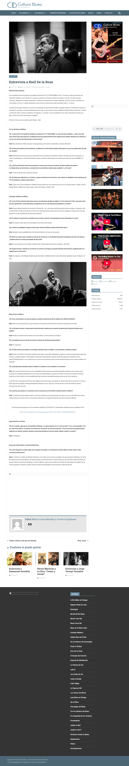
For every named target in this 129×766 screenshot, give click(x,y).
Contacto (108, 13)
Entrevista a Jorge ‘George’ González (74, 570)
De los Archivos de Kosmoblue (81, 642)
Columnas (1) (24, 13)
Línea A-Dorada (75, 679)
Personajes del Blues (77, 707)
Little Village (74, 683)
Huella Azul (13, 76)
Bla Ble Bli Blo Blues (77, 614)
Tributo (72, 744)
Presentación (75, 721)
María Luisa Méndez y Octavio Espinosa (30, 87)
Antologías (74, 609)
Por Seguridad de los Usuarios (81, 716)
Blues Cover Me (76, 623)
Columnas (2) (40, 13)
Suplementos (75, 739)
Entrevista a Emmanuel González (19, 570)
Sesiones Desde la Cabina (79, 734)
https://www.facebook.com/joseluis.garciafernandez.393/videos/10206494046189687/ (48, 412)
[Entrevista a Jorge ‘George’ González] (75, 553)
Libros (99, 13)
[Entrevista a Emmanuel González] (19, 553)
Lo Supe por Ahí (76, 688)
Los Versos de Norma (78, 693)
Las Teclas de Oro (76, 674)
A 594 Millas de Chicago (78, 600)
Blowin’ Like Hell (76, 619)
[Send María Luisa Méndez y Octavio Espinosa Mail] (29, 524)
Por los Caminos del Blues (79, 711)
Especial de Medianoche (79, 660)
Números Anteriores (58, 13)
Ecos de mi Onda (76, 651)
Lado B (72, 670)
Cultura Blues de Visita (78, 637)
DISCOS (90, 13)
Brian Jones (82, 541)
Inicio (14, 13)
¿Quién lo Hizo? (75, 730)
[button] (30, 13)
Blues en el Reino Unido (78, 628)
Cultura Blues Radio (77, 13)
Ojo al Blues (74, 702)
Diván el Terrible (76, 646)
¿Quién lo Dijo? (75, 725)
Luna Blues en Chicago (78, 697)
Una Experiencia (76, 748)
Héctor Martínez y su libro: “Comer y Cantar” (46, 571)
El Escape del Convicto (78, 656)
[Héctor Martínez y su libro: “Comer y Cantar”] (47, 553)
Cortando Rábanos (76, 633)
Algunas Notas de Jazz (78, 605)
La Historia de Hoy (76, 665)
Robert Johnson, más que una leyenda (22, 541)
